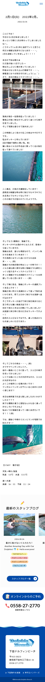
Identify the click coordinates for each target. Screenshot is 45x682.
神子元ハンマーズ (32, 673)
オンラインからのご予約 (25, 596)
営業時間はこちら (22, 610)
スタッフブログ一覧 (21, 578)
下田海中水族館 (13, 673)
